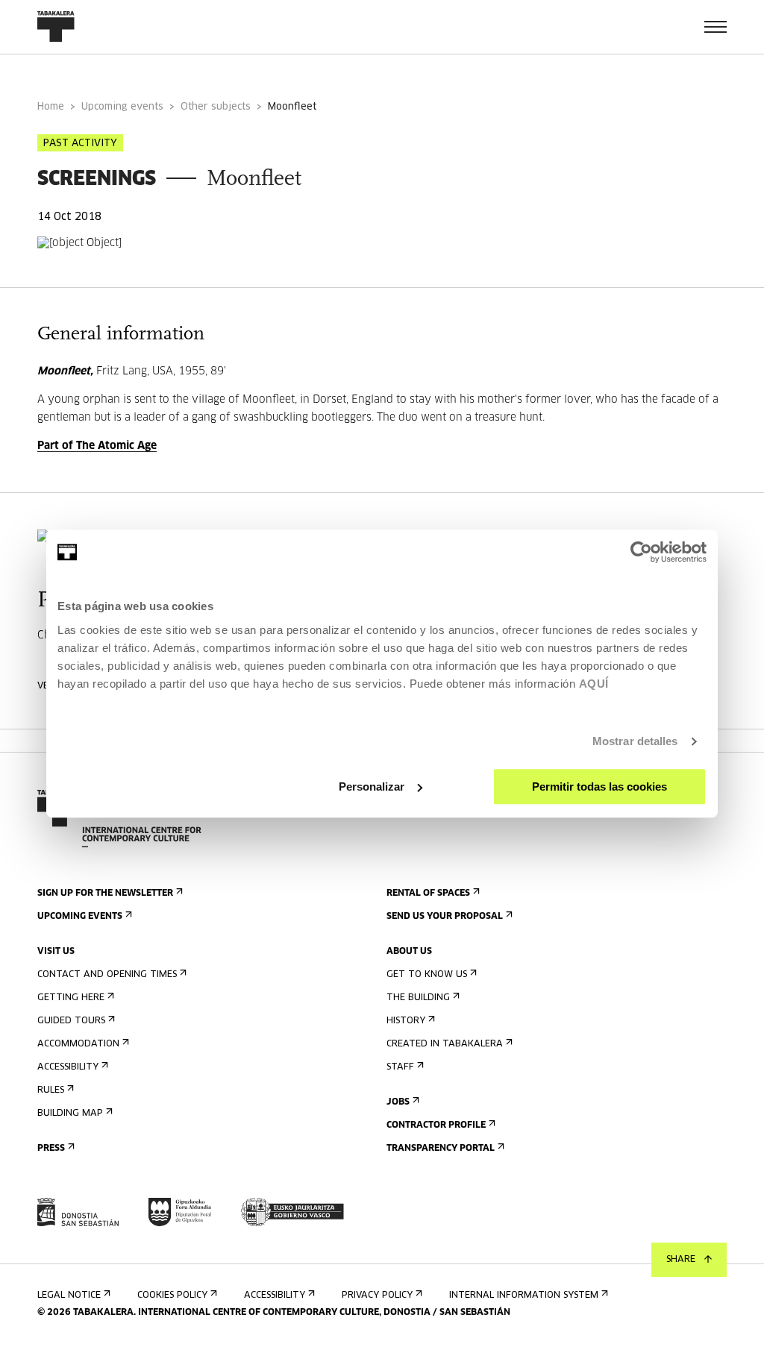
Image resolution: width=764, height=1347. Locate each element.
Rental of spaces (428, 893)
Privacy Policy (377, 1295)
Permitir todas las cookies (599, 786)
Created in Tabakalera (444, 1044)
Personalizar (371, 786)
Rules (50, 1090)
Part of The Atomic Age (97, 446)
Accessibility (67, 1067)
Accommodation (78, 1044)
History (405, 1021)
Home (50, 107)
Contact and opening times (107, 974)
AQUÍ (594, 683)
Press (51, 1148)
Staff (400, 1067)
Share (680, 1259)
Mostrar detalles (635, 741)
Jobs (398, 1102)
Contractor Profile (436, 1125)
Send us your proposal (444, 916)
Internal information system (523, 1295)
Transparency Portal (440, 1148)
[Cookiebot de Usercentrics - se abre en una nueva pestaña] (641, 552)
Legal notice (69, 1295)
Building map (70, 1113)
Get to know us (426, 974)
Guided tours (71, 1021)
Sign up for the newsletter (105, 893)
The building (418, 997)
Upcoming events (122, 107)
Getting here (70, 997)
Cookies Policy (172, 1295)
